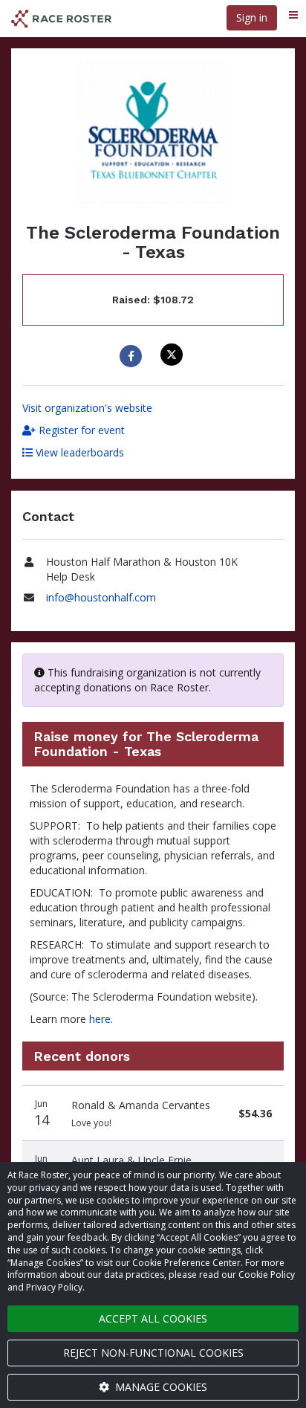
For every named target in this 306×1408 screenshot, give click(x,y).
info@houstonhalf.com (101, 597)
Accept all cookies (153, 1318)
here (100, 1019)
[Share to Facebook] (133, 356)
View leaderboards (78, 452)
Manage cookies (159, 1387)
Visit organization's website (87, 408)
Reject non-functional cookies (153, 1353)
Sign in (251, 17)
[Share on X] (173, 354)
